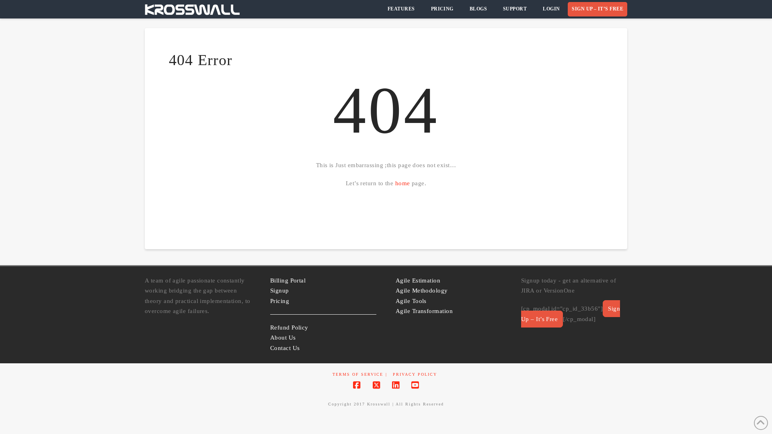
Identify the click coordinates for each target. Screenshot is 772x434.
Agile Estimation (418, 280)
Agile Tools (411, 301)
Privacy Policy (415, 374)
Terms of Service (358, 374)
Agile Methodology (422, 290)
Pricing (279, 301)
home (402, 183)
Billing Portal (288, 280)
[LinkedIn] (395, 385)
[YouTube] (415, 385)
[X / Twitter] (376, 385)
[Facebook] (356, 385)
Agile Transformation (424, 311)
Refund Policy (289, 327)
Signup (279, 290)
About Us (283, 337)
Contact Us (285, 348)
